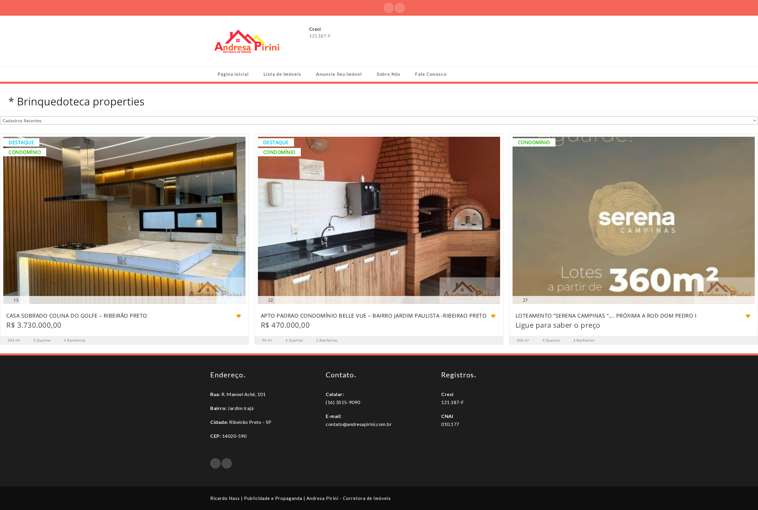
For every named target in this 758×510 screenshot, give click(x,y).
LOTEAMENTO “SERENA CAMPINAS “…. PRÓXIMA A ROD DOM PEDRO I (606, 316)
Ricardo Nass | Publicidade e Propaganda (256, 498)
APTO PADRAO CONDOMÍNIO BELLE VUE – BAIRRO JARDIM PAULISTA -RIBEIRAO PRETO (374, 316)
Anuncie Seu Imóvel (339, 74)
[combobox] (379, 120)
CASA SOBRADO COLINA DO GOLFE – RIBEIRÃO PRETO (76, 316)
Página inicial (233, 74)
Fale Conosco (431, 74)
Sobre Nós (388, 74)
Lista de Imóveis (282, 74)
